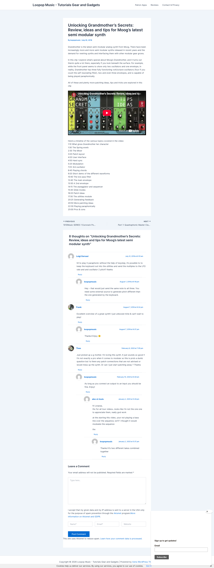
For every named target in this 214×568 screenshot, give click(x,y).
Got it (148, 566)
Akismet (117, 513)
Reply (80, 274)
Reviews (154, 5)
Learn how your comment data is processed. (121, 538)
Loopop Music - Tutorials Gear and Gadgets (66, 5)
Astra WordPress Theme (143, 562)
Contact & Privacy (170, 5)
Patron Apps (141, 5)
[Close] (209, 511)
